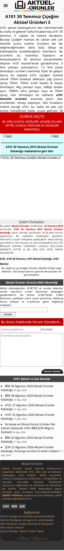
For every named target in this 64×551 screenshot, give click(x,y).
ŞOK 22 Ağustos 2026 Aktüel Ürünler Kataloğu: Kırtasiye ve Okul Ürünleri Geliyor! (30, 449)
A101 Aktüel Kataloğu (39, 258)
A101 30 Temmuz (16, 258)
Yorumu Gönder (52, 371)
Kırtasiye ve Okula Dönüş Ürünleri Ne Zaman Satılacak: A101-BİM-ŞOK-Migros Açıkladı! (28, 428)
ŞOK (22, 506)
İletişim (19, 527)
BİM (14, 506)
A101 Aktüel (22, 379)
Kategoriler (47, 523)
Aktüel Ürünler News (32, 531)
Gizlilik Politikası (12, 495)
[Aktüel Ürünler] (34, 6)
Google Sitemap (27, 523)
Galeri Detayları (31, 221)
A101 (2, 258)
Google (14, 516)
